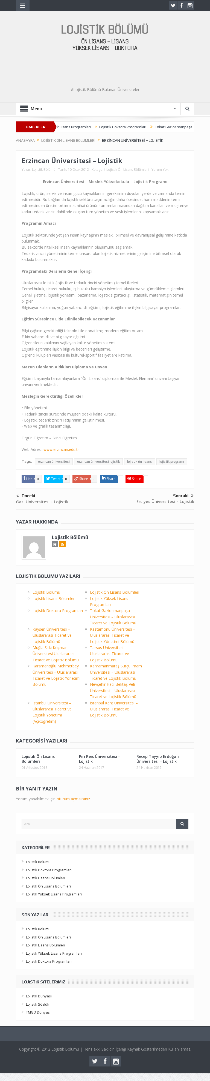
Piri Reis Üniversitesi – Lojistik (99, 759)
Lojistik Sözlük (37, 1004)
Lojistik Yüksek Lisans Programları (54, 894)
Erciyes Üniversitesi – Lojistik (165, 501)
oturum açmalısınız (73, 798)
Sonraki (180, 495)
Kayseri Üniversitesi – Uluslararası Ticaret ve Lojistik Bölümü (52, 635)
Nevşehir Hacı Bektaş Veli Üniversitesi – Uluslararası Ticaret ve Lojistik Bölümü (113, 690)
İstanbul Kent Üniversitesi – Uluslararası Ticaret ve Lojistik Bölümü (114, 709)
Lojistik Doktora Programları (109, 127)
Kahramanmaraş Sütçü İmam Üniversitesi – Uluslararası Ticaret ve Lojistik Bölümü (116, 672)
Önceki (28, 495)
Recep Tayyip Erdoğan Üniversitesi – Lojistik (157, 759)
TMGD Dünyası (38, 1012)
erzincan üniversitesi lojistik (98, 461)
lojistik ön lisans (139, 461)
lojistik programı (171, 461)
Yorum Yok (159, 169)
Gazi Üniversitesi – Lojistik (42, 501)
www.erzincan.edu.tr (61, 449)
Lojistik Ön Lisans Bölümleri (127, 169)
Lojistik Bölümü (44, 169)
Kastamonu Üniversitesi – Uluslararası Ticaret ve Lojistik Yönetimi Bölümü (112, 635)
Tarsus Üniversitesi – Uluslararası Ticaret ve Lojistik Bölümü (109, 653)
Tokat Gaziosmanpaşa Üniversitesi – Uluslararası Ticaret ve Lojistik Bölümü (113, 616)
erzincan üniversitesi (54, 461)
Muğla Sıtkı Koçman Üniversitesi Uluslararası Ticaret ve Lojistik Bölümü (56, 653)
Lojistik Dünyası (39, 996)
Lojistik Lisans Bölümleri (54, 598)
